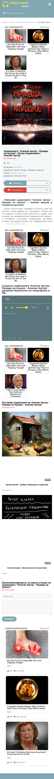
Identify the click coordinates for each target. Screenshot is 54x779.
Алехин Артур (16, 173)
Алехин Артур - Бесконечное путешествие (27, 568)
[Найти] (4, 13)
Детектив (18, 167)
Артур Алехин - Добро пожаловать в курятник (27, 485)
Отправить (9, 619)
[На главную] (16, 4)
